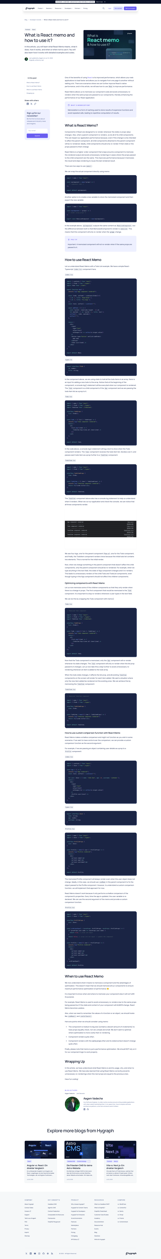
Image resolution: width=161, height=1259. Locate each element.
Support (27, 1215)
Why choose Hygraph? (78, 1204)
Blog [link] (26, 20)
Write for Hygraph (99, 1239)
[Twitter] (26, 1253)
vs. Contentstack (123, 1222)
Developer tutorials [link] (35, 20)
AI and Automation (76, 1218)
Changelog (74, 1236)
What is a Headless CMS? (101, 1204)
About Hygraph (29, 1204)
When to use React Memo (34, 89)
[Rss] (52, 1253)
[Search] (103, 8)
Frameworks (51, 1218)
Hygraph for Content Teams (79, 1208)
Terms (26, 1225)
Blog (95, 1232)
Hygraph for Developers (78, 1211)
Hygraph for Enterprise (78, 1215)
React (89, 77)
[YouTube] (35, 1253)
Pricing (85, 8)
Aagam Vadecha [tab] (70, 1093)
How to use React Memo (34, 86)
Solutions (49, 8)
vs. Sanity (120, 1211)
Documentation (99, 1222)
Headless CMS (52, 1204)
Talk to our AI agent (30, 1218)
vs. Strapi (120, 1215)
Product (40, 8)
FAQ (26, 1222)
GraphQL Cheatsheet (100, 1211)
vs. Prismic (121, 1218)
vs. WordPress (122, 1204)
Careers (27, 1211)
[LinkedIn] (30, 1253)
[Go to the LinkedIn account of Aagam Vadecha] (84, 1109)
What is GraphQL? (99, 1208)
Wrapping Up (30, 93)
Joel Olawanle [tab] (80, 1093)
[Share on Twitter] (31, 104)
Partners (77, 8)
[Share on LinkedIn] (28, 104)
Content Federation (54, 1211)
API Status (74, 1239)
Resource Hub (98, 1225)
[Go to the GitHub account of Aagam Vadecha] (88, 1109)
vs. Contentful (122, 1208)
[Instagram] (39, 1253)
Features (73, 1222)
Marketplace (75, 1225)
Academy (97, 1218)
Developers (68, 8)
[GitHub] (43, 1253)
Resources (58, 8)
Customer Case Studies (101, 1215)
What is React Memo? (33, 82)
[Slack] (48, 1253)
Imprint (27, 1232)
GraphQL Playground (54, 1222)
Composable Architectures (56, 1215)
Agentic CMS (52, 1208)
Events (96, 1229)
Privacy (27, 1229)
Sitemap (27, 1236)
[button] (80, 2)
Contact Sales (29, 1208)
